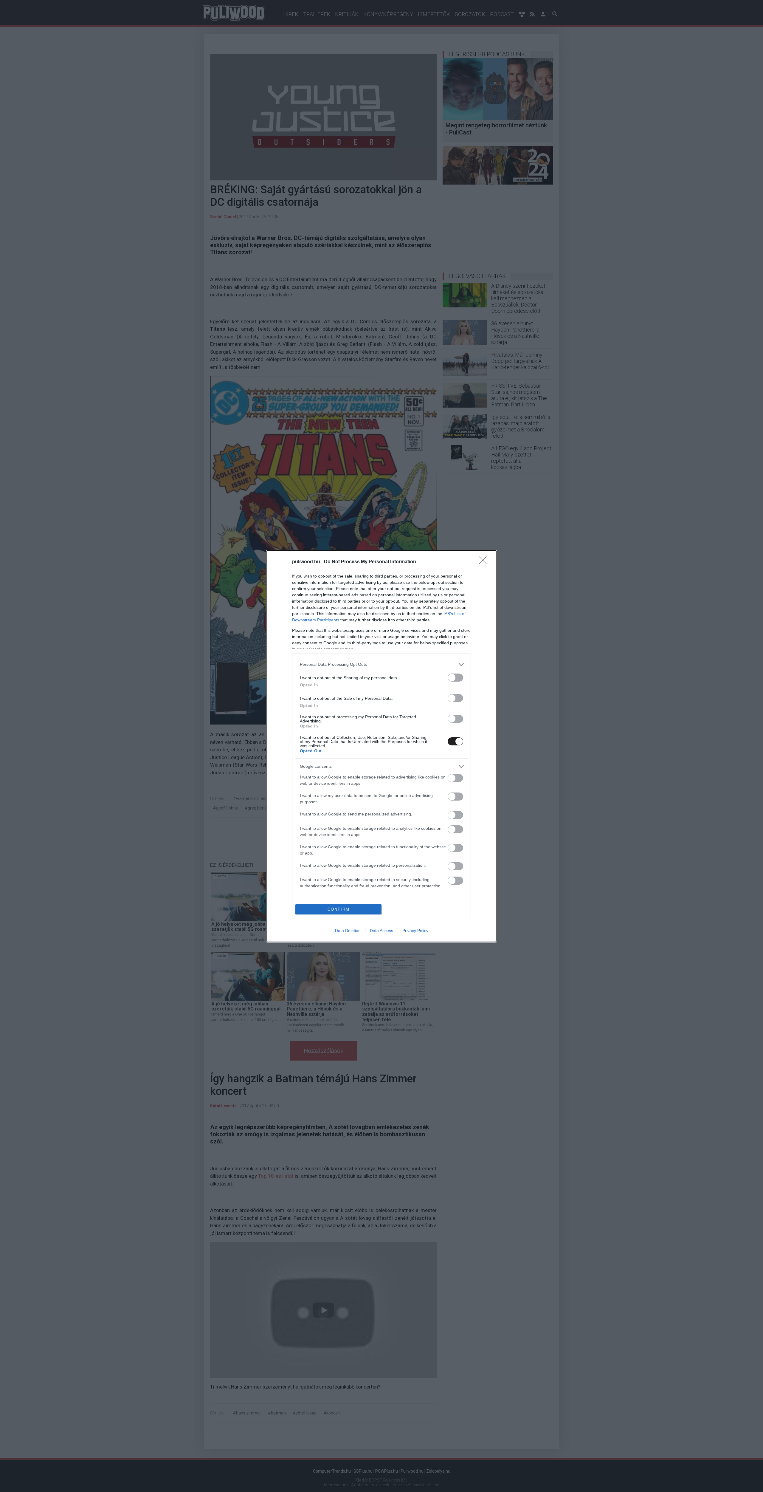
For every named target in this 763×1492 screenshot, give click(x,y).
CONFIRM (339, 909)
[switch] (455, 678)
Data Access (381, 930)
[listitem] (381, 664)
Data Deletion (348, 930)
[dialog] (381, 746)
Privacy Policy (415, 930)
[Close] (484, 562)
